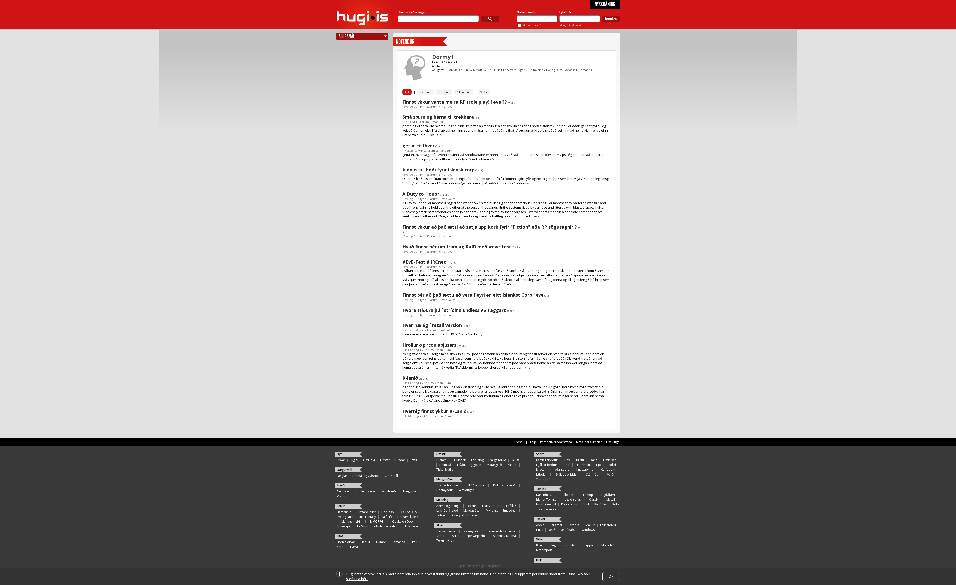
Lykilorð (565, 12)
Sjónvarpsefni (476, 536)
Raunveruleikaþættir (501, 531)
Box (567, 460)
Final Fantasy (367, 517)
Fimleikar (609, 460)
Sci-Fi (491, 70)
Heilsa (515, 460)
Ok (611, 576)
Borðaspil (570, 70)
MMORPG (479, 70)
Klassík (593, 499)
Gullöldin (566, 495)
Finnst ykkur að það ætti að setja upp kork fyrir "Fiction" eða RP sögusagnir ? (489, 227)
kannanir (464, 92)
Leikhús (441, 510)
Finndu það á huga (412, 12)
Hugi (539, 560)
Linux (467, 70)
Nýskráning (605, 4)
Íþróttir (541, 469)
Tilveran (353, 547)
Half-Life (502, 70)
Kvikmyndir (471, 531)
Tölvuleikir (454, 70)
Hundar (399, 460)
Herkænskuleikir (408, 517)
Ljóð (455, 510)
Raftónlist (600, 504)
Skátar (512, 465)
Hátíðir (365, 542)
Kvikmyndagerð (504, 485)
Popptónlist (569, 504)
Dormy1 (443, 56)
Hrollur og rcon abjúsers (429, 345)
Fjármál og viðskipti (366, 476)
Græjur (590, 525)
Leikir (341, 506)
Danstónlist (544, 495)
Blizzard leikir (366, 512)
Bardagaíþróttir (547, 460)
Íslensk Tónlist (546, 499)
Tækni (540, 519)
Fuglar (354, 460)
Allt (407, 92)
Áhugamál (347, 36)
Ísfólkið (511, 506)
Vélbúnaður (568, 530)
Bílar (539, 545)
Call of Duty (409, 512)
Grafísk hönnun (447, 485)
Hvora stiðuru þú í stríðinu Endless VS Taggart (454, 310)
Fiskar (341, 460)
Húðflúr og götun (469, 465)
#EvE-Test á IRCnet (424, 262)
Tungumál (410, 491)
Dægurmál (344, 470)
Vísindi (341, 496)
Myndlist (492, 510)
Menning (442, 500)
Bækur (471, 506)
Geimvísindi (536, 70)
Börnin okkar (346, 542)
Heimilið (445, 465)
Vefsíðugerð (518, 70)
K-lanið (410, 378)
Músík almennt (546, 504)
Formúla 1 (570, 545)
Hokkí (612, 465)
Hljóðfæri (608, 495)
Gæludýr (369, 460)
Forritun (573, 525)
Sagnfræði (388, 491)
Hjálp (532, 442)
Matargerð (494, 465)
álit (484, 92)
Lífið (340, 536)
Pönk (586, 504)
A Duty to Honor (420, 194)
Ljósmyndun (445, 490)
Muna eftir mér (532, 25)
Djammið (442, 460)
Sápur (440, 536)
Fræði (341, 485)
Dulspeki (460, 460)
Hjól (599, 465)
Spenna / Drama (504, 536)
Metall (610, 499)
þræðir (444, 92)
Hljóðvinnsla (475, 485)
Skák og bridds (565, 474)
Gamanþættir (445, 531)
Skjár (440, 525)
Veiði (610, 474)
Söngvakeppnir (549, 509)
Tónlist (541, 489)
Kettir (413, 460)
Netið (552, 530)
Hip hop (587, 495)
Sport (540, 454)
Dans (593, 460)
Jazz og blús (572, 499)
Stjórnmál (391, 476)
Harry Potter (491, 506)
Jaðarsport (561, 469)
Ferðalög (477, 460)
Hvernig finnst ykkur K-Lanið (434, 411)
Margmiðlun (445, 479)
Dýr (339, 454)
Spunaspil (344, 526)
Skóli (414, 542)
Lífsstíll (441, 454)
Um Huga (612, 442)
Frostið (519, 442)
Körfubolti (608, 469)
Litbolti (541, 474)
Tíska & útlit (444, 469)
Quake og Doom (404, 521)
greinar (426, 92)
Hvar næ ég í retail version (432, 325)
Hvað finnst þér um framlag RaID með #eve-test (456, 247)
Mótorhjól (608, 545)
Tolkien (441, 515)
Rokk (615, 504)
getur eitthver (418, 146)
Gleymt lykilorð (570, 25)
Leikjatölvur (608, 525)
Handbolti (583, 465)
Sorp (340, 547)
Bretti (580, 460)
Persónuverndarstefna (556, 442)
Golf (566, 465)
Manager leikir (351, 521)
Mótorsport (544, 550)
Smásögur (510, 510)
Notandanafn (526, 12)
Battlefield (411, 330)
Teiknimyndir (445, 540)
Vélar (539, 539)
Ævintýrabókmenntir (465, 515)
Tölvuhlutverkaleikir (386, 526)
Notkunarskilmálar (589, 442)
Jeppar (589, 545)
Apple (540, 525)
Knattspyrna (584, 469)
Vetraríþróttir (545, 479)
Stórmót (592, 474)
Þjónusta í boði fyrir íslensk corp (438, 170)
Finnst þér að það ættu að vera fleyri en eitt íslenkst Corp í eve (473, 295)
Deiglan (342, 476)
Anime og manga (448, 506)
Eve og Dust (554, 70)
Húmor (381, 542)
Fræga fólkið (497, 460)
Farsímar (556, 525)
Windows (588, 530)
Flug (553, 545)
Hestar (385, 460)
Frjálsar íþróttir (546, 465)
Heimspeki (367, 491)
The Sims (361, 526)
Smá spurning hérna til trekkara (438, 117)
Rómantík (585, 70)
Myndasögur (472, 510)
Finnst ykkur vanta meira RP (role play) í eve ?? (454, 102)
